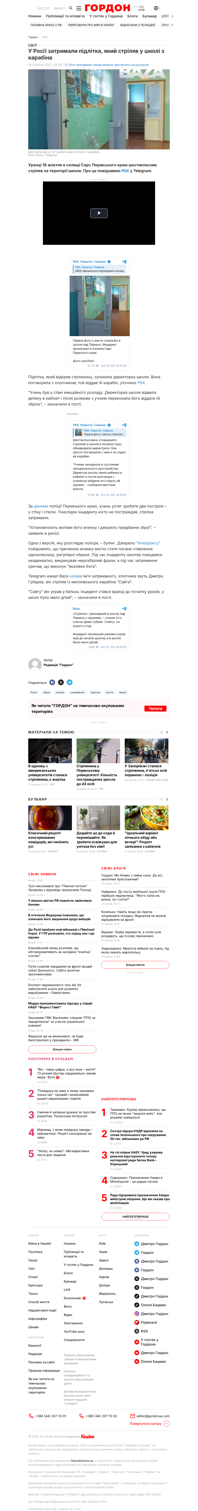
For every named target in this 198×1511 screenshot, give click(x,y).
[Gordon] (107, 8)
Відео (68, 1315)
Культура (35, 1285)
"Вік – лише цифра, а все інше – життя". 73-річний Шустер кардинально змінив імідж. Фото (66, 1073)
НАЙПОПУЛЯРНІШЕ (118, 1099)
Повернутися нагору (145, 1424)
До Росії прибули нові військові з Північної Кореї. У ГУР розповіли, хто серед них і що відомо (61, 933)
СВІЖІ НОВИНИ (42, 874)
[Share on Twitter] (61, 682)
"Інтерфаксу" (148, 543)
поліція (60, 692)
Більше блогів (135, 964)
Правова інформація (44, 1370)
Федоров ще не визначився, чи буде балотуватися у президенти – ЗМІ (55, 1038)
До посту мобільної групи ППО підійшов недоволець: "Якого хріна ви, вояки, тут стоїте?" (133, 895)
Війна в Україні (39, 1243)
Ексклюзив (72, 1298)
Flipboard (149, 1322)
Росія (34, 692)
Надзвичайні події (157, 780)
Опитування (73, 1323)
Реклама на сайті (41, 1362)
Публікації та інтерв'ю (65, 16)
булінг (123, 692)
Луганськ (106, 1302)
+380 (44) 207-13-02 (101, 1416)
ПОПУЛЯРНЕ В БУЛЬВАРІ (51, 1059)
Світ (45, 37)
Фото (68, 1306)
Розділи (69, 1235)
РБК (125, 170)
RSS (144, 1331)
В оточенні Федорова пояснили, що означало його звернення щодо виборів (60, 917)
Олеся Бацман (153, 1305)
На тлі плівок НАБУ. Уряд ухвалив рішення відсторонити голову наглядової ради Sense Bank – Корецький (136, 1158)
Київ (102, 1243)
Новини (34, 16)
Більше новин (62, 1049)
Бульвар (150, 16)
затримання (77, 692)
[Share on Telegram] (70, 682)
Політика (35, 1252)
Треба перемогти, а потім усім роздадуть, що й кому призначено (131, 934)
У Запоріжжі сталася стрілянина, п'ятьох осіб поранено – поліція (146, 770)
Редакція (35, 1354)
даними (41, 506)
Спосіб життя (38, 1302)
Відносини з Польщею (137, 25)
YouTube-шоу (74, 1331)
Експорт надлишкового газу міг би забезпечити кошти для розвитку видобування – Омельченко (54, 989)
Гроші (32, 1260)
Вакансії (34, 1345)
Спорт (33, 1277)
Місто (103, 1235)
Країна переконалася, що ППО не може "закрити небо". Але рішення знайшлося (138, 1113)
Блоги (132, 16)
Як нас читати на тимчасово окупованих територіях (41, 1385)
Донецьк (106, 1268)
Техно (33, 1294)
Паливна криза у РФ (46, 25)
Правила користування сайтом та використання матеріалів (80, 1359)
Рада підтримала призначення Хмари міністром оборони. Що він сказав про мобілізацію (140, 1199)
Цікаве (33, 1327)
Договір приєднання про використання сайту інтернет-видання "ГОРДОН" (80, 1397)
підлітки (95, 692)
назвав (75, 576)
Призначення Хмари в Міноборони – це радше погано (136, 1179)
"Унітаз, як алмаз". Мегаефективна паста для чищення (63, 1153)
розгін (110, 692)
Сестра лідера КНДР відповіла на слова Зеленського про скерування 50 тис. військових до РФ (138, 1135)
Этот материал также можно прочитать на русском (109, 64)
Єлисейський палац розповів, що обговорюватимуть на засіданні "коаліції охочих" (59, 952)
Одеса (103, 1260)
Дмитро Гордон (154, 1244)
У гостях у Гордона (106, 16)
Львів (103, 1252)
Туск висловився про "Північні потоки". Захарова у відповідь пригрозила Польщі (60, 888)
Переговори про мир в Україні (91, 25)
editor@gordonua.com (153, 1416)
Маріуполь (107, 1294)
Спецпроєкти (74, 1340)
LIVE (67, 1290)
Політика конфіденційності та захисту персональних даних (79, 1377)
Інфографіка (37, 1319)
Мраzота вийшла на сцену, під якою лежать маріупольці (135, 950)
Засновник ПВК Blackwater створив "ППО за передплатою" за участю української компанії (61, 1021)
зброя (46, 692)
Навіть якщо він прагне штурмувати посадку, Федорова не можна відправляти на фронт (133, 916)
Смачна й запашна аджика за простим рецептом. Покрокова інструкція (66, 1114)
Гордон (33, 37)
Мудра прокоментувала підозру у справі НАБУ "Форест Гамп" (60, 1005)
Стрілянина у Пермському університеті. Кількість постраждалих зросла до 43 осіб (97, 775)
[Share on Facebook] (52, 682)
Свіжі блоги (113, 868)
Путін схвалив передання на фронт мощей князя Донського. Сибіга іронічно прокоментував (60, 970)
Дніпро (104, 1285)
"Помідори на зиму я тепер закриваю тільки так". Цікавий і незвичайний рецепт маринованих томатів (65, 1094)
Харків (104, 1277)
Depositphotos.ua (82, 1460)
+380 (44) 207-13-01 (50, 1416)
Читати (155, 708)
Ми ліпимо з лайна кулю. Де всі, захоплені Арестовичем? (132, 877)
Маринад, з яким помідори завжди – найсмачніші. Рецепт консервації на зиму (65, 1133)
